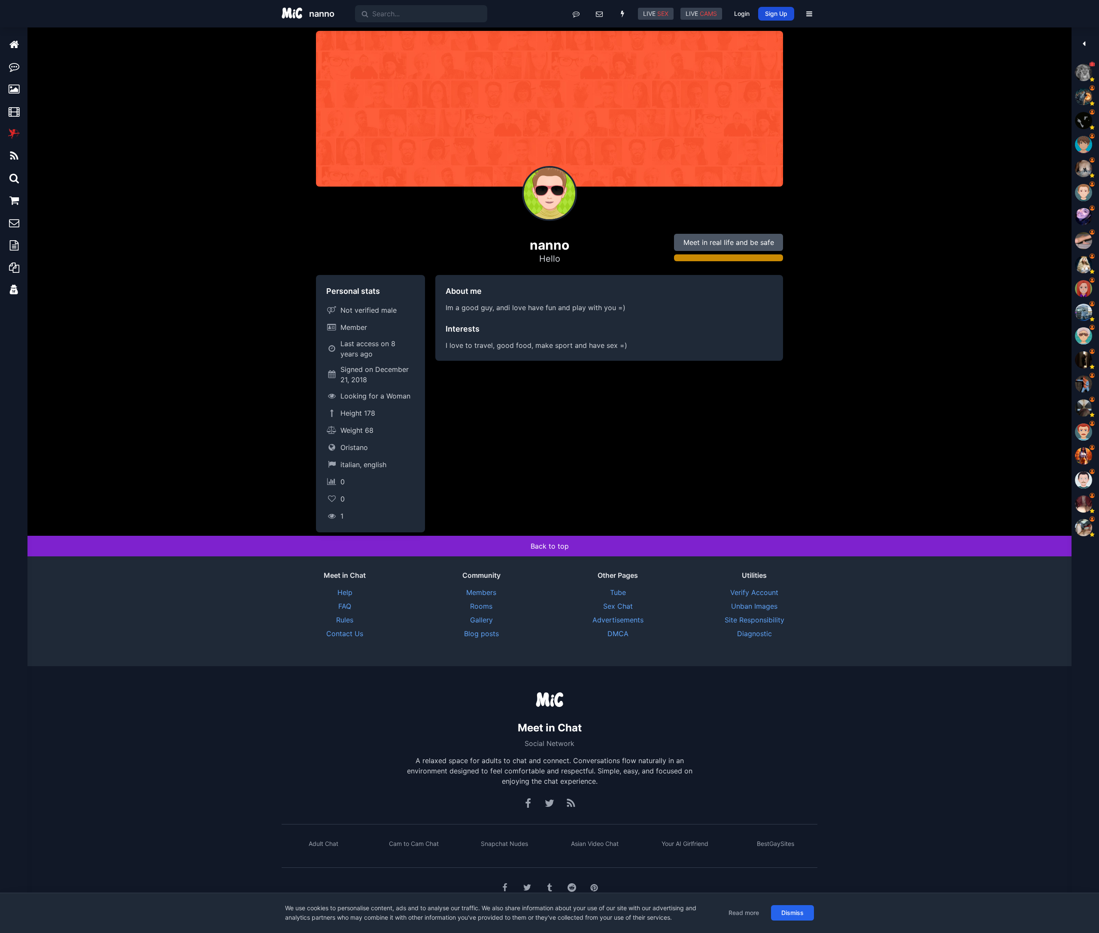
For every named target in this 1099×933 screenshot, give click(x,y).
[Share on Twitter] (527, 888)
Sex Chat (618, 606)
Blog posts (481, 633)
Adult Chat (323, 843)
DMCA (617, 633)
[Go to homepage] (549, 700)
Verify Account (754, 592)
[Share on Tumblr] (549, 888)
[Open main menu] (809, 13)
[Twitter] (549, 803)
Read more (744, 912)
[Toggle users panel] (1084, 43)
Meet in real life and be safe (728, 242)
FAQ (344, 606)
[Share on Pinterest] (594, 888)
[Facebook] (528, 803)
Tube (618, 592)
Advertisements (618, 620)
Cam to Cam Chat (414, 843)
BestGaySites (775, 843)
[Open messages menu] (599, 13)
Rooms (481, 606)
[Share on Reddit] (572, 888)
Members (481, 592)
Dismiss (792, 912)
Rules (344, 620)
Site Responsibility (754, 620)
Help (344, 592)
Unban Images (754, 606)
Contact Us (344, 633)
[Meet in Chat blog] (571, 803)
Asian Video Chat (595, 843)
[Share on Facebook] (505, 888)
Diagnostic (754, 633)
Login (742, 13)
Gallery (481, 620)
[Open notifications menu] (622, 13)
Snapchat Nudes (504, 843)
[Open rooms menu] (576, 13)
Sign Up (776, 13)
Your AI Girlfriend (685, 843)
